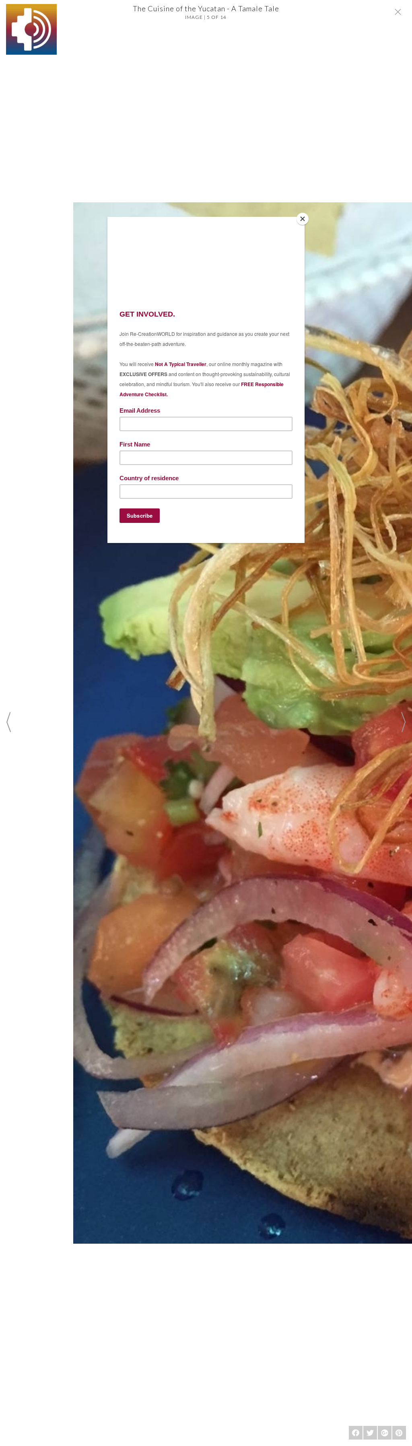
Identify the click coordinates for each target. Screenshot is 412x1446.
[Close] (303, 219)
